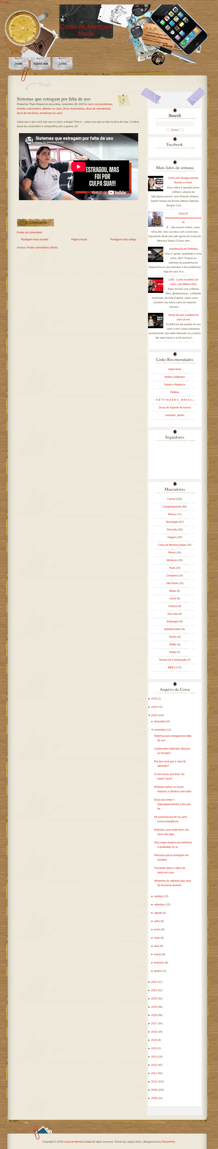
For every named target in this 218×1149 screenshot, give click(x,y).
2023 (154, 715)
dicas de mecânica (28, 113)
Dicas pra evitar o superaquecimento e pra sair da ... (172, 804)
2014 (154, 1048)
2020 (154, 998)
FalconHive (168, 1141)
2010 (154, 1081)
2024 (154, 707)
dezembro (160, 721)
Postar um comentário (29, 232)
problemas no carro (51, 113)
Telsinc (173, 636)
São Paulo (172, 583)
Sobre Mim (40, 63)
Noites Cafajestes (175, 376)
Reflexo (174, 392)
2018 (154, 1015)
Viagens (172, 537)
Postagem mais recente (34, 239)
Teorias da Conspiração (173, 659)
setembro (160, 904)
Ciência (173, 606)
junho (157, 929)
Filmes (172, 552)
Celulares (172, 575)
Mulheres (172, 560)
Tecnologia (172, 521)
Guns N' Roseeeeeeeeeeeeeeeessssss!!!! (183, 218)
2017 (154, 1023)
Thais (172, 567)
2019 (154, 1006)
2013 (154, 1056)
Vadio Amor (174, 369)
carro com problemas (100, 104)
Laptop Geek (133, 1141)
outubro (159, 896)
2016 (154, 1031)
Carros (171, 499)
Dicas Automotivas (74, 108)
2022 (154, 982)
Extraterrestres (173, 629)
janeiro (158, 970)
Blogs (173, 590)
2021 (154, 990)
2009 (154, 1089)
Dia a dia (173, 613)
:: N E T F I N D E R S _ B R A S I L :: (174, 399)
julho (157, 921)
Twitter (173, 644)
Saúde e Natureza (174, 384)
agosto (158, 912)
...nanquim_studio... (175, 415)
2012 (154, 1064)
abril (157, 946)
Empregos (173, 621)
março (158, 954)
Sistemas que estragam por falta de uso (53, 99)
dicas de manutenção (98, 108)
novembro (160, 729)
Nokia (173, 652)
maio (157, 937)
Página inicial (79, 239)
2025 (154, 698)
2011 (154, 1073)
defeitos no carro (52, 108)
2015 (154, 1040)
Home (19, 63)
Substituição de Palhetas (183, 248)
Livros (173, 598)
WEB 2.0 (173, 667)
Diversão (172, 529)
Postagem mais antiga (123, 239)
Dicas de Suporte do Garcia (175, 407)
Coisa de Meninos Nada (86, 30)
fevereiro (159, 962)
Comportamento (172, 506)
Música (172, 514)
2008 (154, 1098)
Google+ (5, 2)
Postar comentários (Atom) (42, 247)
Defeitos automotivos (29, 108)
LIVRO (63, 63)
